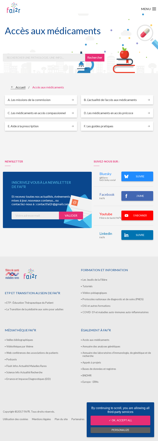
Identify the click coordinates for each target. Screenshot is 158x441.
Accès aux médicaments (95, 339)
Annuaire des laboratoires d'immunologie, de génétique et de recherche (116, 354)
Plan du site (61, 419)
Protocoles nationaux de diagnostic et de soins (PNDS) (113, 299)
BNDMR (87, 375)
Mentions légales (41, 419)
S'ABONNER (140, 215)
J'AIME (140, 195)
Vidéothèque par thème (19, 346)
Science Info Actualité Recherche (24, 372)
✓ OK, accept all (120, 420)
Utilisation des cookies (15, 419)
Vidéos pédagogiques (94, 292)
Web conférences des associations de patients (32, 352)
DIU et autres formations (96, 305)
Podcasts (11, 359)
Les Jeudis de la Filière (94, 279)
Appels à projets (91, 362)
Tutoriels (87, 286)
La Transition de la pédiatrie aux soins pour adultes (34, 309)
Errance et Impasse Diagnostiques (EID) (28, 378)
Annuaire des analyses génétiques (101, 346)
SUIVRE (140, 176)
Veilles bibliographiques (19, 339)
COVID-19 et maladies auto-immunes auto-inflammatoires (115, 312)
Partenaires (77, 419)
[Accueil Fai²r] (23, 8)
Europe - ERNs (90, 381)
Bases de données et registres (99, 368)
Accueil (20, 87)
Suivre (140, 235)
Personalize (120, 430)
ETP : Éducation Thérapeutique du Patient (29, 302)
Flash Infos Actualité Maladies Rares (26, 366)
